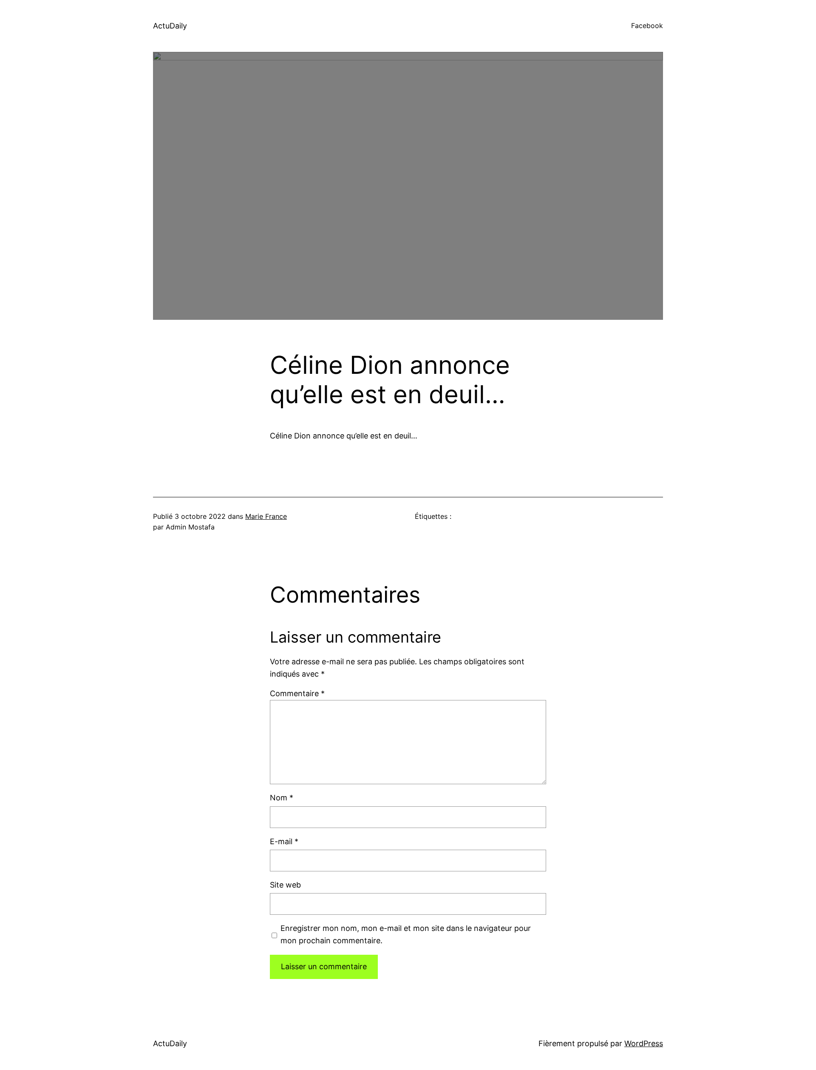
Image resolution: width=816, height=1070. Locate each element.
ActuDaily (170, 25)
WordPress (643, 1043)
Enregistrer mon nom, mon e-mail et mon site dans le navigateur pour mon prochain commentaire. (405, 934)
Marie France (266, 516)
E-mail (284, 841)
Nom (281, 797)
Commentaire (297, 693)
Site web (285, 884)
